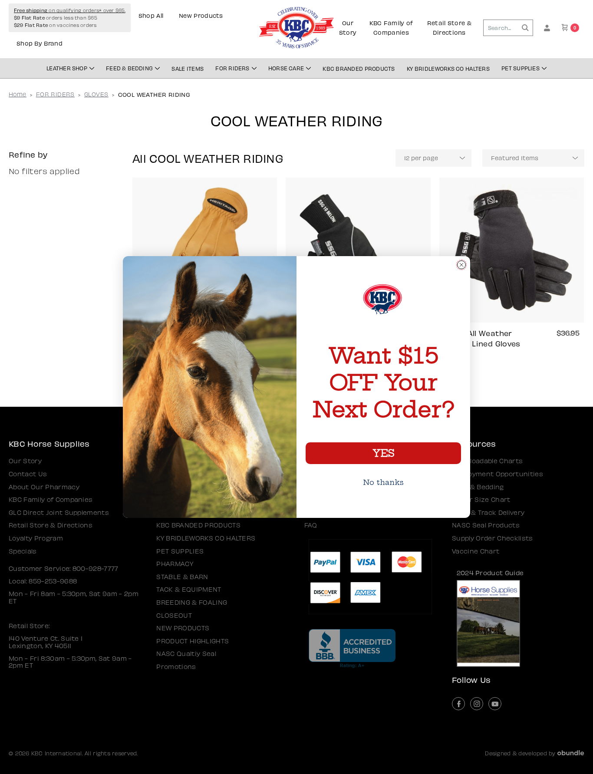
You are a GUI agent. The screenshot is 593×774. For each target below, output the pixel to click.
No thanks (383, 482)
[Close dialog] (461, 264)
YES (383, 453)
